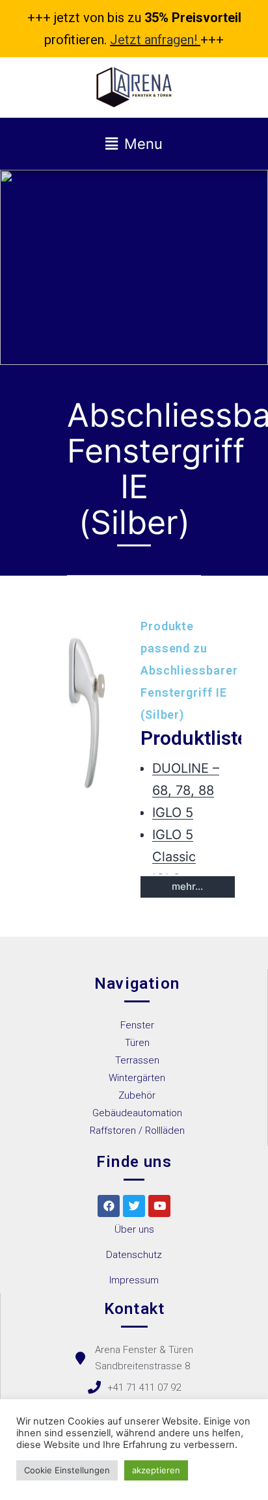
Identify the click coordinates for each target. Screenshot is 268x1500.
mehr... (187, 886)
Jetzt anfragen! (153, 39)
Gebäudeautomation (137, 1113)
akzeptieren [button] (156, 1470)
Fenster (137, 1025)
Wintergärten (137, 1078)
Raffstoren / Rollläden (137, 1130)
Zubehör (136, 1095)
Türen (137, 1043)
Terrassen (137, 1060)
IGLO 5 (172, 812)
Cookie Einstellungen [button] (67, 1470)
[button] (134, 1229)
